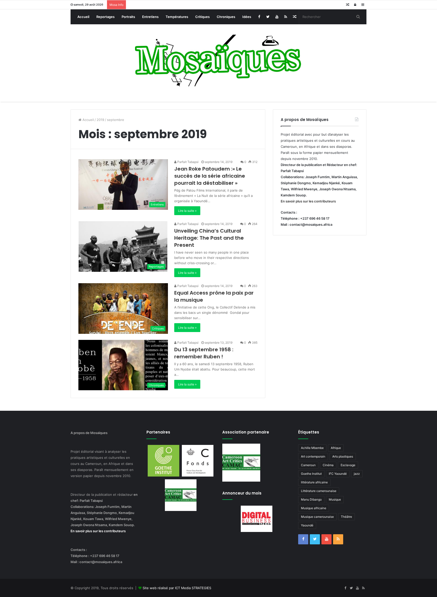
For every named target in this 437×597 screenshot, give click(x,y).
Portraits (128, 17)
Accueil (83, 17)
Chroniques (226, 17)
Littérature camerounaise (318, 491)
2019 (100, 120)
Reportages (105, 17)
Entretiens (150, 17)
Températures (177, 17)
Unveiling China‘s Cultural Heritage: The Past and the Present (209, 238)
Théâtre (346, 517)
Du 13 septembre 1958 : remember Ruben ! (203, 353)
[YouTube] (276, 16)
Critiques (202, 17)
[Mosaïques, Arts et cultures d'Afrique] (218, 60)
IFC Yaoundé (338, 474)
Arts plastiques (342, 456)
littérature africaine (314, 482)
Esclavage (348, 465)
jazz (357, 474)
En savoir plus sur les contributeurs (308, 201)
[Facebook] (259, 16)
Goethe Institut (311, 474)
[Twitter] (268, 16)
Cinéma (328, 465)
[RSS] (285, 16)
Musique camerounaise (317, 517)
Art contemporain (313, 456)
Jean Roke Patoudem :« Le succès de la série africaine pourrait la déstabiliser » (209, 176)
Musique (335, 499)
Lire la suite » (187, 211)
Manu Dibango (311, 499)
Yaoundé (307, 525)
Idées (246, 17)
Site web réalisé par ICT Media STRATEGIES (177, 588)
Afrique (336, 448)
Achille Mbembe (312, 448)
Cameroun (308, 465)
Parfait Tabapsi (188, 162)
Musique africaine (313, 508)
